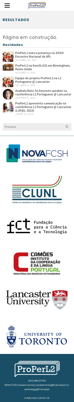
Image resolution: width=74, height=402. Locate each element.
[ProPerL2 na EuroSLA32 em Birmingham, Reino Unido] (8, 67)
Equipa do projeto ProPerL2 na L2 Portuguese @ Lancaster (38, 80)
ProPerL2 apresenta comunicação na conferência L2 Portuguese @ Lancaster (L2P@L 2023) (43, 107)
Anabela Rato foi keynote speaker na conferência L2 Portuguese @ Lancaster (43, 92)
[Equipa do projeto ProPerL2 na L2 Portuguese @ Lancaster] (8, 81)
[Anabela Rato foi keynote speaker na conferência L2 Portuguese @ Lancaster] (8, 94)
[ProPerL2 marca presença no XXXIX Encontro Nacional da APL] (8, 56)
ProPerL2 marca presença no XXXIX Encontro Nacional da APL (39, 55)
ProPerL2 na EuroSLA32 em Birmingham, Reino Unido (42, 67)
